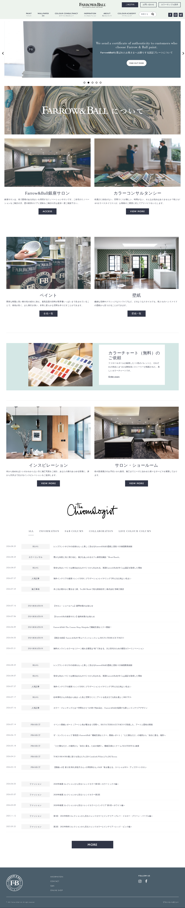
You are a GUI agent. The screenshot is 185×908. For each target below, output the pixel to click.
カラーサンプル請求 (169, 5)
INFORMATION (56, 877)
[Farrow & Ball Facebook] (146, 882)
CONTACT (54, 881)
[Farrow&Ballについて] (92, 110)
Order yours (114, 377)
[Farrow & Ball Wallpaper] (136, 263)
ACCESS (47, 211)
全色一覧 (48, 313)
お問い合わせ (148, 5)
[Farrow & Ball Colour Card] (60, 365)
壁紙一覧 (136, 313)
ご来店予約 (130, 5)
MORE (92, 844)
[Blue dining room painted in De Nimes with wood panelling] (48, 433)
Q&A (52, 886)
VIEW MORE (137, 211)
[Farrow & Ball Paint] (48, 263)
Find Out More (136, 63)
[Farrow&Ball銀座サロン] (47, 162)
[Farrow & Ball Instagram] (140, 882)
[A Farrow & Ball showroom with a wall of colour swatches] (136, 433)
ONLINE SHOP (56, 890)
